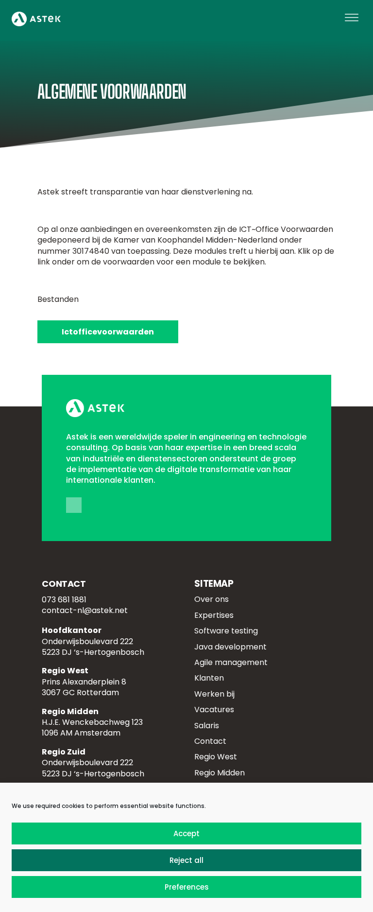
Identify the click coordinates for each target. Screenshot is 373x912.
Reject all (186, 860)
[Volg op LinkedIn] (74, 505)
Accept (186, 833)
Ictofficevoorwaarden (108, 331)
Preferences (187, 887)
